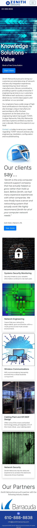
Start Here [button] (9, 70)
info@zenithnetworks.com (18, 522)
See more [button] (10, 228)
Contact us (6, 129)
